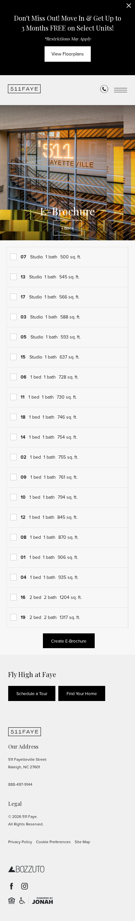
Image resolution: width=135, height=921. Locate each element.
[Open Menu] (120, 90)
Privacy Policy (20, 842)
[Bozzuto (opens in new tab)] (26, 869)
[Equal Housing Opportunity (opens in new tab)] (11, 900)
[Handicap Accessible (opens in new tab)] (22, 900)
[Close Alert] (129, 7)
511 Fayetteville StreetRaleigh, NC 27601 (27, 763)
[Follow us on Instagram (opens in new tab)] (24, 886)
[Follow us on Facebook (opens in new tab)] (11, 886)
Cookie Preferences (53, 842)
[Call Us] (104, 90)
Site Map (82, 842)
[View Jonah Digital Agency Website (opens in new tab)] (42, 900)
